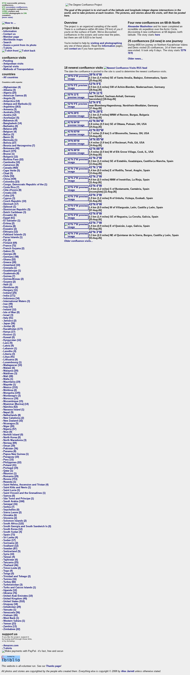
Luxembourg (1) (12, 362)
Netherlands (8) (12, 415)
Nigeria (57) (9, 429)
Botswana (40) (11, 148)
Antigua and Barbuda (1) (17, 103)
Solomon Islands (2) (15, 520)
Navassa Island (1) (13, 409)
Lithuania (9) (10, 359)
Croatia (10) (9, 192)
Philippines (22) (12, 462)
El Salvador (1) (11, 220)
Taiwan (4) (9, 556)
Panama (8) (9, 451)
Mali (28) (8, 376)
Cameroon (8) (11, 165)
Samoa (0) (9, 495)
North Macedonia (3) (14, 440)
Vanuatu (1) (9, 609)
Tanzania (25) (10, 562)
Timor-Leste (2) (12, 568)
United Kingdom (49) (15, 598)
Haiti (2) (7, 284)
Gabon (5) (8, 251)
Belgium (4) (10, 131)
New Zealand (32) (13, 420)
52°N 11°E (96, 93)
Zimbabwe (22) (11, 629)
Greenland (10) (11, 265)
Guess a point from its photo (19, 45)
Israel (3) (8, 315)
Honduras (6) (10, 287)
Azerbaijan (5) (11, 117)
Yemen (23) (9, 623)
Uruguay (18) (10, 604)
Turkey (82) (9, 582)
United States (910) (14, 601)
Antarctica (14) (11, 101)
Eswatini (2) (10, 229)
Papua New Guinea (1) (16, 454)
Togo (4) (8, 570)
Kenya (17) (9, 331)
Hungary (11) (10, 290)
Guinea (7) (9, 276)
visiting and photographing (106, 43)
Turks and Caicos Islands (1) (19, 587)
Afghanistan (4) (12, 87)
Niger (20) (8, 426)
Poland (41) (9, 465)
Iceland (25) (10, 292)
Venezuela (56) (11, 612)
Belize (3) (8, 134)
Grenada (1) (10, 267)
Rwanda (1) (9, 481)
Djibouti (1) (9, 206)
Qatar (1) (8, 470)
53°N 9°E (95, 83)
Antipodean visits (13, 63)
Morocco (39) (10, 398)
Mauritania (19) (11, 381)
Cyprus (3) (9, 198)
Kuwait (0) (9, 337)
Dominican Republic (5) (16, 209)
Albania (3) (9, 90)
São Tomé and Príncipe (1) (18, 498)
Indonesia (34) (11, 298)
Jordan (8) (9, 326)
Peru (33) (8, 459)
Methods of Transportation (18, 69)
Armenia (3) (10, 109)
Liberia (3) (9, 354)
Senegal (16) (10, 504)
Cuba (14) (8, 195)
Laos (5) (7, 342)
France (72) (9, 245)
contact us (75, 48)
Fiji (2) (7, 240)
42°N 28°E (96, 111)
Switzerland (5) (11, 551)
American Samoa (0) (15, 95)
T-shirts (7, 48)
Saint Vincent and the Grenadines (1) (24, 493)
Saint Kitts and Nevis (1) (17, 487)
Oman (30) (9, 445)
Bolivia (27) (9, 142)
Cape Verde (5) (11, 170)
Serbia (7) (8, 506)
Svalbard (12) (10, 545)
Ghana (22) (9, 259)
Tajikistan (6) (10, 559)
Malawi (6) (9, 367)
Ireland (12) (9, 309)
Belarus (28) (10, 128)
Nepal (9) (8, 412)
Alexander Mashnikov (140, 26)
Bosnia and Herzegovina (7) (19, 145)
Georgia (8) (9, 254)
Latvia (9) (8, 345)
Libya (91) (8, 356)
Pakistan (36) (10, 448)
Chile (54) (8, 176)
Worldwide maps (13, 39)
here (157, 34)
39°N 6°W (95, 74)
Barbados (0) (10, 126)
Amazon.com (11, 645)
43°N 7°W (95, 222)
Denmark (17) (10, 204)
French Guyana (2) (13, 248)
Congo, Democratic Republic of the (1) (25, 184)
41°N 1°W (95, 167)
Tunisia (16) (10, 579)
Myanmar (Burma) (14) (16, 404)
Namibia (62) (10, 406)
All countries (10, 77)
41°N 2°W (95, 158)
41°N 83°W (96, 130)
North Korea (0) (12, 437)
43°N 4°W (95, 185)
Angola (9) (9, 98)
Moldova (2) (10, 390)
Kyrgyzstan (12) (12, 340)
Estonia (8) (9, 226)
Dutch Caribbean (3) (14, 212)
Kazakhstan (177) (13, 329)
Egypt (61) (9, 217)
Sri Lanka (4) (10, 537)
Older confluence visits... (78, 241)
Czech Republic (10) (14, 201)
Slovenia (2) (10, 518)
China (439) (9, 179)
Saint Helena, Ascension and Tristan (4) (25, 484)
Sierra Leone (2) (12, 512)
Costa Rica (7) (11, 187)
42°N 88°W (96, 148)
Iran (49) (8, 304)
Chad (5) (8, 173)
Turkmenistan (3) (12, 584)
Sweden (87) (10, 548)
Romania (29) (10, 476)
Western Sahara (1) (14, 620)
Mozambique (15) (13, 401)
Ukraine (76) (10, 593)
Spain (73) (9, 534)
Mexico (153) (10, 387)
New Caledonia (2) (13, 418)
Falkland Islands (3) (14, 234)
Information (10, 31)
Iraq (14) (8, 306)
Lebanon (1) (10, 348)
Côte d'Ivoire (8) (12, 190)
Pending (8, 60)
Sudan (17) (9, 540)
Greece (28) (9, 262)
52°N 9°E (95, 102)
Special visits (11, 66)
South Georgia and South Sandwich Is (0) (27, 526)
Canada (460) (10, 167)
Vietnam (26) (10, 615)
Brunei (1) (8, 153)
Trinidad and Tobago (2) (17, 576)
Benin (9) (8, 137)
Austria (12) (9, 115)
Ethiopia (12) (10, 231)
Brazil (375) (9, 151)
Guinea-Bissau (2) (13, 279)
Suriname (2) (10, 543)
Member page (11, 36)
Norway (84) (10, 443)
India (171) (9, 295)
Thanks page (53, 666)
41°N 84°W (96, 120)
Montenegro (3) (12, 395)
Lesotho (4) (9, 351)
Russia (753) (10, 479)
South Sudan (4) (12, 531)
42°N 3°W (95, 232)
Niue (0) (7, 431)
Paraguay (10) (11, 456)
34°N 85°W (96, 139)
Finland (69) (10, 242)
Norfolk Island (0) (13, 434)
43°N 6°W (95, 204)
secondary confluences (16, 7)
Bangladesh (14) (12, 123)
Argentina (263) (12, 106)
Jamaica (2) (9, 320)
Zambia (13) (10, 626)
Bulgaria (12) (10, 156)
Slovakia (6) (10, 515)
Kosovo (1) (9, 334)
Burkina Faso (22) (13, 159)
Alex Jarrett (127, 671)
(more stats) (7, 17)
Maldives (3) (10, 373)
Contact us (9, 34)
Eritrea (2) (8, 223)
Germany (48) (11, 256)
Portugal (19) (10, 468)
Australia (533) (11, 112)
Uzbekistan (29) (12, 607)
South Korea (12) (12, 529)
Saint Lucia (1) (11, 490)
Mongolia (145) (11, 393)
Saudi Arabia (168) (13, 501)
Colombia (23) (11, 181)
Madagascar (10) (12, 365)
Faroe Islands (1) (12, 237)
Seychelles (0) (11, 509)
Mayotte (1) (9, 384)
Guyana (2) (9, 281)
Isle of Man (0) (11, 312)
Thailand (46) (10, 565)
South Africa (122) (13, 523)
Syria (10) (8, 554)
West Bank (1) (11, 618)
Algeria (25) (9, 92)
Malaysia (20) (10, 370)
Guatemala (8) (11, 273)
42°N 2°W (95, 176)
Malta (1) (8, 379)
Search (7, 42)
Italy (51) (8, 317)
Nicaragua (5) (10, 423)
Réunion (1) (10, 473)
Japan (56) (9, 323)
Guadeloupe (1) (12, 270)
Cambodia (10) (11, 162)
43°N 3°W (95, 195)
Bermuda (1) (10, 140)
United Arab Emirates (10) (18, 595)
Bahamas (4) (10, 120)
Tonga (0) (8, 573)
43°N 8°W (95, 213)
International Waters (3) (16, 301)
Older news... (135, 58)
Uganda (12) (10, 590)
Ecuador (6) (10, 215)
